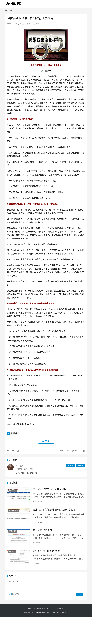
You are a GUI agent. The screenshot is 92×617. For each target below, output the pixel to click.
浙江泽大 (19, 465)
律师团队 (39, 608)
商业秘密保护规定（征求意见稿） (51, 489)
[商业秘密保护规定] (18, 536)
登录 (10, 594)
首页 (6, 11)
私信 (81, 465)
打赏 (74, 450)
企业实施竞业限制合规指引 (47, 550)
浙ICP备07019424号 (60, 612)
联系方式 (60, 608)
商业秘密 (14, 433)
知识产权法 (13, 490)
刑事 (29, 24)
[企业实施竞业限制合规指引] (18, 556)
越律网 (32, 612)
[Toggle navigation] (84, 4)
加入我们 (49, 608)
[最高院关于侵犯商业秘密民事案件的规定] (18, 515)
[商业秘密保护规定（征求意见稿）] (18, 494)
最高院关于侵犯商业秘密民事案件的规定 (54, 509)
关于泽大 (29, 608)
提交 (79, 594)
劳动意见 (12, 552)
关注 (71, 465)
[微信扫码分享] (9, 450)
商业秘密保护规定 (42, 530)
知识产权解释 (13, 510)
